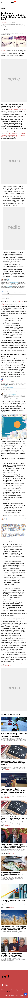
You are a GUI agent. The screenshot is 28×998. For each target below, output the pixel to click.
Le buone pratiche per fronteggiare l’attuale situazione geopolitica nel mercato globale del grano (14, 928)
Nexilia (2, 741)
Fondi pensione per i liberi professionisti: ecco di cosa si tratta (12, 874)
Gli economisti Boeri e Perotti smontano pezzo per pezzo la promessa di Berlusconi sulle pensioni (11, 955)
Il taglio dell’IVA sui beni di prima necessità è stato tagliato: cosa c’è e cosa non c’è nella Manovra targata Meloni (14, 846)
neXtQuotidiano (4, 22)
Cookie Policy (22, 990)
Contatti (8, 990)
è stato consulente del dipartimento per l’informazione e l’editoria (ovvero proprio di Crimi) (13, 135)
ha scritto (20, 301)
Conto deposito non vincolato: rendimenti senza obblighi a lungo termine (13, 762)
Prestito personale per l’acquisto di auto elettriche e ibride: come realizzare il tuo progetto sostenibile (14, 735)
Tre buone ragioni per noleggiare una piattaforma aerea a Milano (13, 901)
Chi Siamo (3, 990)
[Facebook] (1, 984)
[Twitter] (6, 984)
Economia (3, 8)
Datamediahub (11, 440)
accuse (3, 460)
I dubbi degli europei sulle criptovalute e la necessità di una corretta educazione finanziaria (13, 790)
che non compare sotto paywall (17, 109)
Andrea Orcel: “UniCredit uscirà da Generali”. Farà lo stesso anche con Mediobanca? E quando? (14, 818)
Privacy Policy (14, 990)
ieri (16, 137)
